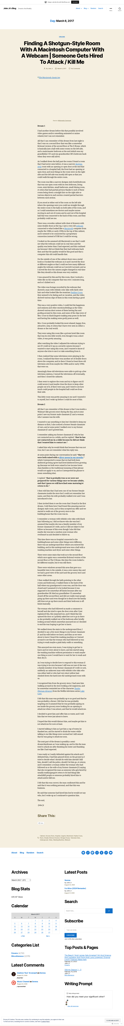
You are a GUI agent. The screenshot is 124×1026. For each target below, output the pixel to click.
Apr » (48, 936)
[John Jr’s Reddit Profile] (97, 853)
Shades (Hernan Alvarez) (52, 838)
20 (22, 929)
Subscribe (71, 935)
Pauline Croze (76, 292)
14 (28, 926)
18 (56, 926)
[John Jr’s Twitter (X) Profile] (106, 853)
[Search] (109, 910)
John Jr (50, 68)
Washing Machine (58, 840)
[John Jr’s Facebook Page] (83, 853)
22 (35, 929)
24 (49, 929)
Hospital (57, 836)
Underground (44, 840)
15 (35, 926)
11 (56, 923)
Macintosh (68, 228)
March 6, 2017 (61, 68)
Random (93, 8)
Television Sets (75, 838)
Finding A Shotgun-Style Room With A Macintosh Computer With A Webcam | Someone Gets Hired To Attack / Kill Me (62, 52)
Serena (43, 973)
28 (28, 932)
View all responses (73, 1006)
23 (42, 929)
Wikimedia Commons (64, 120)
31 (49, 932)
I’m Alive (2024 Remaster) (75, 888)
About (78, 8)
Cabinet (42, 836)
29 (35, 932)
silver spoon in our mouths (71, 457)
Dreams (62, 37)
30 (42, 932)
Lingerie (63, 836)
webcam (79, 226)
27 (22, 932)
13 (22, 926)
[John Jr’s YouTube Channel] (111, 853)
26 (15, 932)
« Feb (23, 936)
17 (49, 926)
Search (100, 8)
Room (42, 838)
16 (42, 926)
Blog (85, 8)
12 (15, 926)
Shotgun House (65, 838)
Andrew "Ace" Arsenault (27, 973)
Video (51, 840)
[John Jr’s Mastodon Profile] (92, 853)
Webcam (67, 840)
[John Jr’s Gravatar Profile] (88, 853)
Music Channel (23, 982)
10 (49, 923)
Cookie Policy (45, 1021)
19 (15, 929)
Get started (75, 2)
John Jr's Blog (9, 8)
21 (28, 929)
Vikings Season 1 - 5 (73, 970)
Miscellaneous (17, 956)
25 (56, 929)
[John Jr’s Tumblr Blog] (101, 853)
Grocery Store (50, 836)
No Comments (75, 68)
